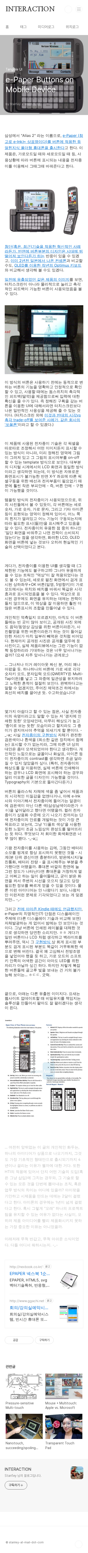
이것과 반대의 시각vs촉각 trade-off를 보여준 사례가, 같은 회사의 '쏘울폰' (43, 420)
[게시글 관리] (28, 1340)
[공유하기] (22, 1340)
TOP (78, 1544)
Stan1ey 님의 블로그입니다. (23, 1476)
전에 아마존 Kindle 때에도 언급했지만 (49, 909)
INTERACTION (30, 9)
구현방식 (43, 941)
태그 (23, 27)
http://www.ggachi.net (27, 1301)
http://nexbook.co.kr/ (26, 1267)
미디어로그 (46, 27)
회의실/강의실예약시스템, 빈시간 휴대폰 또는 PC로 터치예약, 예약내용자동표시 (29, 1317)
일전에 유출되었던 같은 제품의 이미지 (37, 279)
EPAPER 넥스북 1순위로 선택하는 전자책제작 (30, 1273)
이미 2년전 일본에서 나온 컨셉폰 (38, 260)
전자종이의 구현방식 (39, 735)
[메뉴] (78, 9)
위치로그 (72, 27)
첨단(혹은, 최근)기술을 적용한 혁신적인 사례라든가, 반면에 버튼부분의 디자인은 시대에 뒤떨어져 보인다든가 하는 (44, 251)
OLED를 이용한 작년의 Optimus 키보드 (47, 265)
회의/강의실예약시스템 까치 (29, 1308)
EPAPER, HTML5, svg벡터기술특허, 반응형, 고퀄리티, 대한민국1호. (29, 1283)
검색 (68, 9)
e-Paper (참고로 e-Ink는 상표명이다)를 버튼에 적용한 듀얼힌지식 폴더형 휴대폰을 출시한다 (44, 141)
